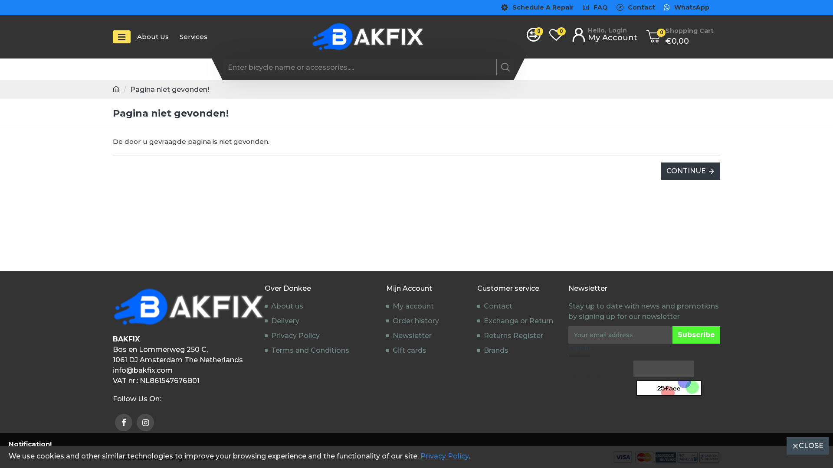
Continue (686, 171)
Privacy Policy (444, 456)
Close (811, 446)
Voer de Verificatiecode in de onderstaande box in (596, 380)
